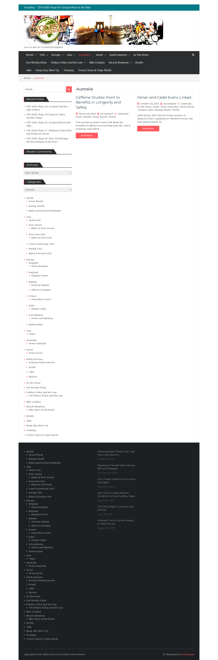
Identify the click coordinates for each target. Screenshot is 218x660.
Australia (84, 55)
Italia (156, 106)
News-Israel (35, 353)
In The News (141, 55)
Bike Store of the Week (41, 410)
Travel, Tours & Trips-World (94, 70)
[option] (82, 7)
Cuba (31, 372)
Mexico (33, 376)
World (29, 55)
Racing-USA (35, 248)
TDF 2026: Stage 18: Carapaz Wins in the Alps (64, 7)
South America (118, 55)
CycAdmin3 (106, 113)
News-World (100, 117)
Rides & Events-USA (40, 253)
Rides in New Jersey (42, 228)
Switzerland (35, 324)
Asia (69, 55)
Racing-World (163, 110)
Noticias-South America (42, 362)
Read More (87, 135)
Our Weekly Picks (36, 62)
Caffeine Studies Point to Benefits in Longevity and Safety (98, 102)
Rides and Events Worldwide (45, 210)
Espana (33, 282)
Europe (56, 55)
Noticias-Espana (40, 285)
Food (78, 117)
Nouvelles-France (41, 299)
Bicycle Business (119, 62)
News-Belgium (39, 266)
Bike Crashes (97, 62)
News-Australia (169, 106)
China (32, 334)
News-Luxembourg (42, 318)
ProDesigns (187, 654)
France (33, 296)
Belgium (33, 263)
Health (139, 62)
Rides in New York (41, 237)
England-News (39, 275)
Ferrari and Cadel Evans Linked (164, 97)
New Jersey (35, 225)
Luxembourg (36, 315)
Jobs (28, 70)
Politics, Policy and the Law (67, 62)
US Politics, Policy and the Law (46, 395)
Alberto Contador (41, 290)
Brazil (32, 367)
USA (42, 55)
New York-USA (37, 234)
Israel (99, 55)
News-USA (35, 220)
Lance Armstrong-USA (41, 244)
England (33, 272)
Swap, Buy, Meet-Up (47, 70)
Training (68, 70)
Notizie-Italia (146, 110)
